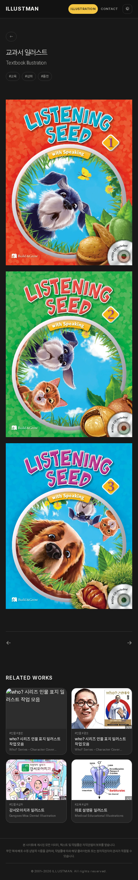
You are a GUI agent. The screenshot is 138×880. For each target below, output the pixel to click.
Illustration (83, 9)
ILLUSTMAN (22, 8)
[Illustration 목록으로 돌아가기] (11, 36)
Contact (109, 9)
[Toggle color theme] (127, 9)
